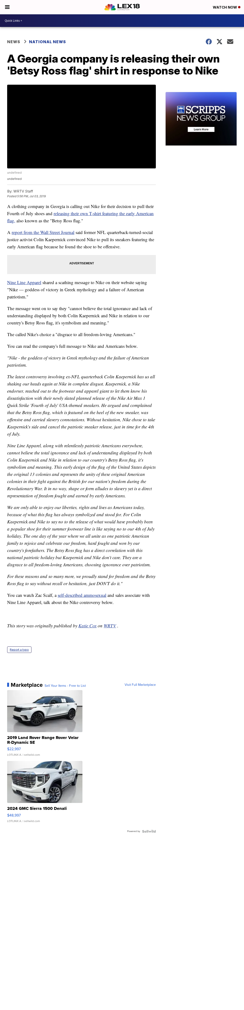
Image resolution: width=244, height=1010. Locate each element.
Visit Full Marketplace (140, 685)
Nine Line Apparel (24, 282)
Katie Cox (87, 626)
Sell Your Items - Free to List (65, 685)
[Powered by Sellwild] (149, 831)
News (13, 41)
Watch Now (225, 7)
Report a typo (19, 649)
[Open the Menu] (7, 7)
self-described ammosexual (82, 595)
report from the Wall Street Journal (43, 232)
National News (47, 41)
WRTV (110, 626)
